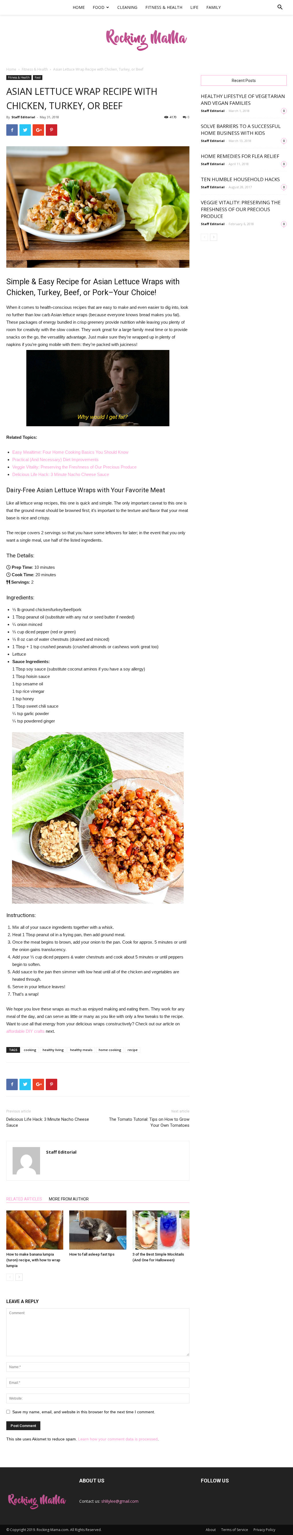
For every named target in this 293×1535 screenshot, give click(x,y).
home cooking (110, 1050)
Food (98, 7)
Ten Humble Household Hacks (240, 179)
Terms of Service (234, 1529)
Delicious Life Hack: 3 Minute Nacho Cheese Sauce (60, 474)
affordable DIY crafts (25, 1031)
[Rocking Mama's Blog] (146, 38)
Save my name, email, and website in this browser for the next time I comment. (83, 1412)
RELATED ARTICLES (24, 1199)
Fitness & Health (163, 7)
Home (79, 7)
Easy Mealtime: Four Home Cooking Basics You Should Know (70, 452)
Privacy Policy (264, 1529)
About (211, 1529)
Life (194, 7)
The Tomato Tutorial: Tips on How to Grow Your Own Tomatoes (149, 1122)
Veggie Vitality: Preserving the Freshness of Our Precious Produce (74, 467)
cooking (30, 1050)
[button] (280, 8)
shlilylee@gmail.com (119, 1501)
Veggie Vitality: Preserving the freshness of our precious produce (241, 209)
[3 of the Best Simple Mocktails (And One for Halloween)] (160, 1230)
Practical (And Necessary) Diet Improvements (55, 459)
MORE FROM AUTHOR (69, 1199)
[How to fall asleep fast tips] (97, 1230)
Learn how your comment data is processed (118, 1439)
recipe (133, 1050)
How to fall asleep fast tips (91, 1254)
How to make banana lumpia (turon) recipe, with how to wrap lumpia (33, 1260)
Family (213, 7)
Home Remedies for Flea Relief (240, 156)
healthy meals (81, 1050)
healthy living (53, 1050)
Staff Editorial (23, 117)
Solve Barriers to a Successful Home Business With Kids (241, 129)
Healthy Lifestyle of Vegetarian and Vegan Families (243, 99)
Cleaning (127, 7)
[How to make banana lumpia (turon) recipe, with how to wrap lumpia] (34, 1230)
